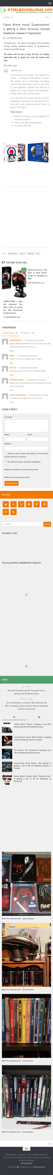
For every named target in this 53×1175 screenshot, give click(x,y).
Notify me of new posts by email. (17, 477)
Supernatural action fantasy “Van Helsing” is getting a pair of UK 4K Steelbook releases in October (32, 765)
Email (30, 434)
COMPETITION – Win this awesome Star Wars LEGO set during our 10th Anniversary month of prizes (13, 307)
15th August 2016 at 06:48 (38, 395)
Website (8, 444)
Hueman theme (39, 1167)
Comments (11, 333)
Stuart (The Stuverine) (18, 395)
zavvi (37, 253)
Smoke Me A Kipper (17, 379)
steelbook (30, 253)
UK (12, 17)
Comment (9, 417)
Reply (12, 351)
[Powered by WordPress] (18, 1167)
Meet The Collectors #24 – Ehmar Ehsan (17, 1061)
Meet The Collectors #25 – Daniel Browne (18, 990)
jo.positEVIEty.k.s (16, 340)
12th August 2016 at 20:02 (36, 380)
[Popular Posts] (38, 717)
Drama (6, 17)
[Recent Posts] (14, 717)
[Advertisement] (26, 217)
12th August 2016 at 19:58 (34, 340)
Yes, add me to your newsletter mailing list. (24, 462)
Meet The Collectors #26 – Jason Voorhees (18, 919)
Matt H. (12, 355)
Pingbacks (28, 333)
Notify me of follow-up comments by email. (21, 469)
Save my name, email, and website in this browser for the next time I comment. (26, 455)
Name (7, 434)
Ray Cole (13, 367)
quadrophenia (12, 253)
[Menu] (50, 3)
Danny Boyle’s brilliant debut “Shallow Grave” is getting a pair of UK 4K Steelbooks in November (32, 778)
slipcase (22, 253)
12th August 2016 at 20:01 (28, 368)
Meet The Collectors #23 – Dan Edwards (17, 1132)
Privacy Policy (26, 1163)
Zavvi (15, 65)
